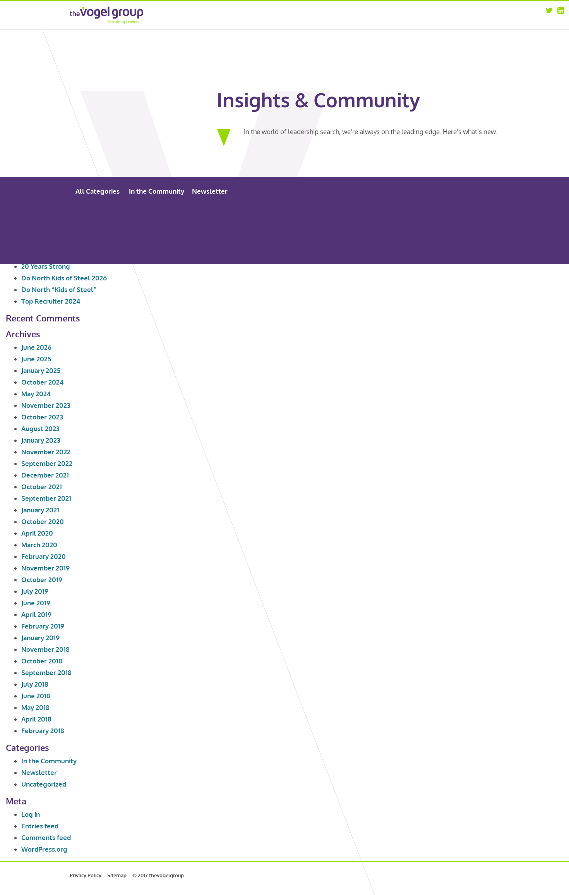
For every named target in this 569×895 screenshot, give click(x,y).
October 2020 (42, 521)
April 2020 (37, 533)
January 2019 (40, 638)
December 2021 (45, 475)
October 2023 (42, 417)
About (388, 14)
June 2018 (35, 696)
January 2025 (40, 370)
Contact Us (452, 34)
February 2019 (42, 626)
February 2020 (43, 556)
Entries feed (39, 826)
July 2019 (34, 591)
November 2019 (45, 568)
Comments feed (46, 837)
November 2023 (45, 405)
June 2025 (36, 359)
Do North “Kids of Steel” (58, 289)
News (446, 24)
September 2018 (46, 672)
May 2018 (35, 707)
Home (331, 14)
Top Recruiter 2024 (50, 301)
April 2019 (36, 614)
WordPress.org (44, 849)
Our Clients (394, 34)
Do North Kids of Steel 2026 (64, 278)
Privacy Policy (85, 875)
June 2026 (36, 347)
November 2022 (45, 452)
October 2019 (41, 579)
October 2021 (41, 487)
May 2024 (36, 394)
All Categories (97, 191)
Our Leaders (395, 24)
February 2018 (42, 731)
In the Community (156, 191)
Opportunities (457, 14)
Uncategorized (43, 784)
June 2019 (35, 603)
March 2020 (39, 545)
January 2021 (40, 510)
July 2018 (34, 684)
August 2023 (40, 428)
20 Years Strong (45, 266)
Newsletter (210, 191)
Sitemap (117, 875)
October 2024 (42, 382)
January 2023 (40, 440)
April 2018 (36, 719)
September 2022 (46, 463)
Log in (30, 814)
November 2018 (45, 649)
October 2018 (41, 661)
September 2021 (46, 498)
